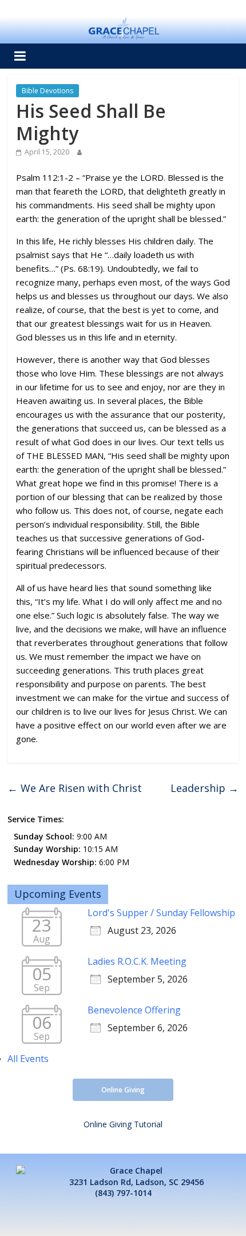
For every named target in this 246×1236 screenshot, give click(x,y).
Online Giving (123, 1090)
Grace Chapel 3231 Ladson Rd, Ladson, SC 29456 (136, 1176)
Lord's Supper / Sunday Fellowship (161, 912)
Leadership (204, 788)
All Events (28, 1058)
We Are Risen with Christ (74, 788)
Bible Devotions (47, 91)
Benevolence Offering (134, 1010)
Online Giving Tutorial (123, 1124)
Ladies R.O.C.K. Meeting (137, 961)
